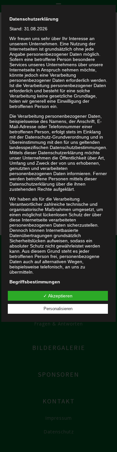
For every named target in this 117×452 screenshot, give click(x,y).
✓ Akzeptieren (57, 295)
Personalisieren (58, 308)
